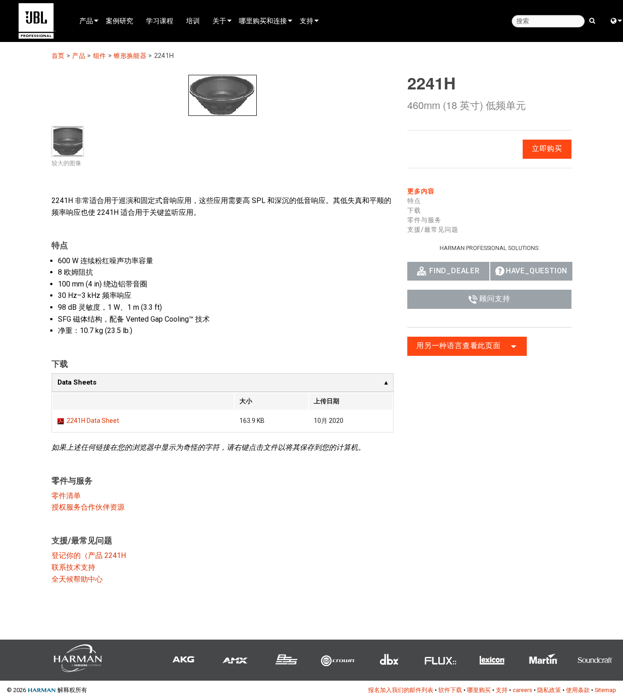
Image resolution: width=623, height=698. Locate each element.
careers (522, 690)
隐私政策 (549, 690)
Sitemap (605, 690)
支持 (306, 20)
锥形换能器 (130, 56)
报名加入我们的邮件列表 (400, 690)
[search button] (592, 20)
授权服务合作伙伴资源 (88, 507)
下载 (414, 210)
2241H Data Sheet (93, 420)
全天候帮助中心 (77, 579)
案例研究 (119, 20)
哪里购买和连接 (263, 20)
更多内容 (421, 191)
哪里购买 (479, 690)
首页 (58, 56)
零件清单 (66, 495)
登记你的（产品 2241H (89, 555)
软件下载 (450, 690)
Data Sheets (77, 382)
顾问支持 (494, 298)
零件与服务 (424, 220)
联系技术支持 (73, 567)
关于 (219, 20)
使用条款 (578, 690)
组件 (99, 56)
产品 (86, 20)
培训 (193, 20)
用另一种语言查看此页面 (458, 345)
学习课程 (159, 20)
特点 (414, 200)
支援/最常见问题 (432, 229)
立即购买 (547, 148)
